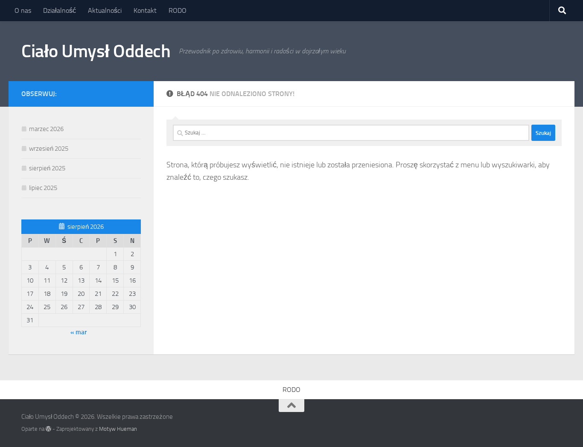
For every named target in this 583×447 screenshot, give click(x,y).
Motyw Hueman (118, 429)
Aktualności (105, 10)
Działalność (59, 10)
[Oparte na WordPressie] (48, 429)
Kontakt (145, 10)
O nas (23, 10)
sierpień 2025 (47, 168)
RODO (178, 10)
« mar (78, 332)
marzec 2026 (46, 129)
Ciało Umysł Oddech (95, 51)
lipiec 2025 (43, 188)
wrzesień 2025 (48, 148)
